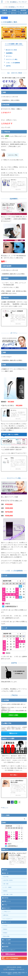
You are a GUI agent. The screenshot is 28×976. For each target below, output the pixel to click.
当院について (7, 922)
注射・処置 (5, 883)
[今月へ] (19, 826)
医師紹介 (5, 929)
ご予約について (6, 911)
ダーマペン (9, 56)
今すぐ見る (13, 775)
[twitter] (8, 802)
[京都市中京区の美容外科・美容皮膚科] (15, 2)
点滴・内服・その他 (7, 894)
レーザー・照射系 (7, 887)
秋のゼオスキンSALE (11, 50)
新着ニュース (5, 807)
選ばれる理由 (6, 936)
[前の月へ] (16, 826)
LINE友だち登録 (13, 715)
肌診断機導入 (9, 53)
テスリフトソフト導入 (11, 59)
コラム (5, 904)
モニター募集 (7, 943)
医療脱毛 (5, 890)
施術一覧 (6, 873)
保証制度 (6, 946)
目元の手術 (5, 876)
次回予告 (8, 66)
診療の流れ (5, 915)
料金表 (5, 869)
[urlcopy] (19, 802)
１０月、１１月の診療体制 (13, 62)
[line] (15, 802)
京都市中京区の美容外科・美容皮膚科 (14, 967)
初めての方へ (7, 908)
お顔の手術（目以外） (8, 880)
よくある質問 (7, 939)
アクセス (5, 925)
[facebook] (12, 802)
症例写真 (6, 898)
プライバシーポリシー (9, 950)
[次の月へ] (21, 826)
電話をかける (13, 733)
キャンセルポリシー (7, 918)
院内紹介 (5, 932)
